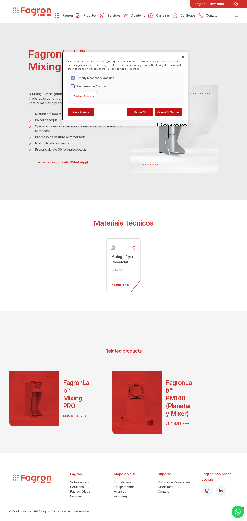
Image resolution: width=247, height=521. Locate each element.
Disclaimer (165, 487)
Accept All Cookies (168, 112)
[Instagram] (207, 490)
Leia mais (71, 415)
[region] (125, 89)
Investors (217, 4)
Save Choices (81, 112)
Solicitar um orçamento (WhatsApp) (61, 162)
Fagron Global (80, 491)
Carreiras (77, 496)
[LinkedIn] (221, 490)
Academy (121, 496)
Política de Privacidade (174, 482)
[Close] (183, 56)
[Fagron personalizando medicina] (32, 484)
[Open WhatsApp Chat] (238, 512)
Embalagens (123, 482)
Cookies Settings (84, 96)
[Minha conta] (235, 4)
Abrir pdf (120, 285)
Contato (163, 491)
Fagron (200, 4)
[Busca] (236, 15)
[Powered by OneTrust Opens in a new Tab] (171, 123)
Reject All (140, 112)
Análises (120, 491)
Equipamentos (124, 487)
